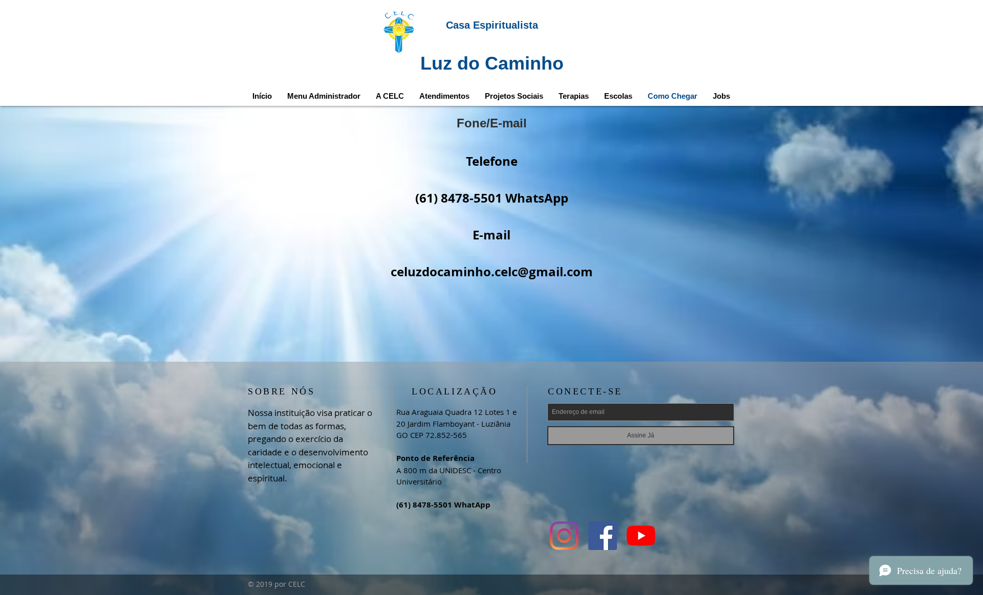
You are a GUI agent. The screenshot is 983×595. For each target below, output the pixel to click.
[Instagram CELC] (564, 535)
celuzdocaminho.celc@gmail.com (492, 271)
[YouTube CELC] (641, 535)
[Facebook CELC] (602, 535)
